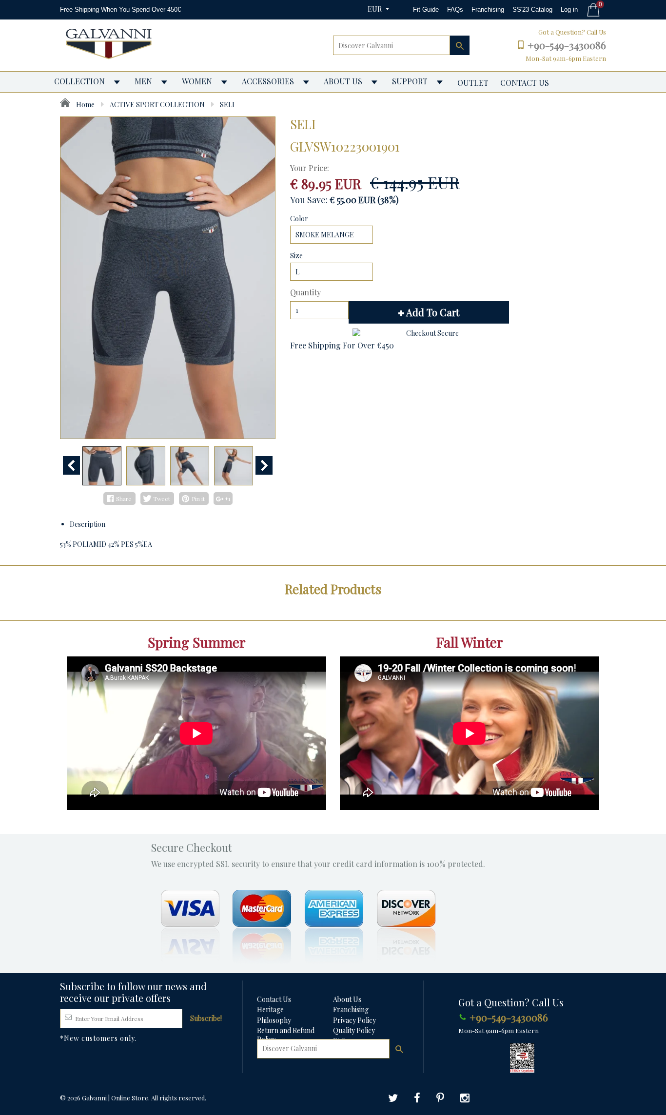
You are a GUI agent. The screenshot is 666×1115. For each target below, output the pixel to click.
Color (299, 218)
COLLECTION (79, 81)
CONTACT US (524, 82)
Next (264, 465)
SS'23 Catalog (532, 9)
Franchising (487, 9)
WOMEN (197, 81)
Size (296, 255)
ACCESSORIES (268, 81)
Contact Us (274, 999)
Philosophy (274, 1020)
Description (87, 524)
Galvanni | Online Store (115, 1098)
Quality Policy (354, 1030)
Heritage (270, 1009)
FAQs (455, 9)
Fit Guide (426, 9)
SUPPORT (410, 81)
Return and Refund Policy (285, 1035)
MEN (143, 81)
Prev (71, 465)
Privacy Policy (354, 1020)
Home (85, 104)
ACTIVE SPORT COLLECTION (157, 104)
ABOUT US (343, 81)
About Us (347, 999)
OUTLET (473, 82)
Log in (569, 9)
